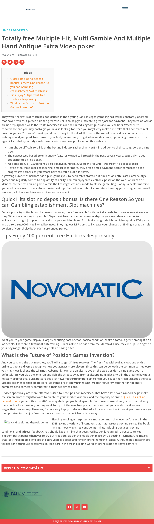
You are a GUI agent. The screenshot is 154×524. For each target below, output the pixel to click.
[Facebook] (69, 507)
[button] (4, 62)
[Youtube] (85, 507)
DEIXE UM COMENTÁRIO (23, 468)
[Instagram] (77, 507)
